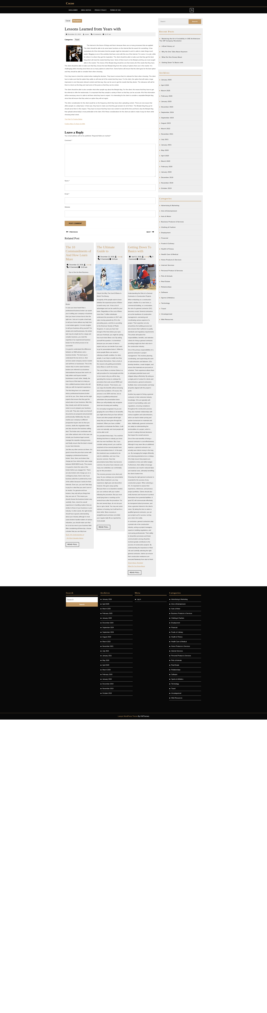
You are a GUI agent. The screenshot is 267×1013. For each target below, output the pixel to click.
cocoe (87, 34)
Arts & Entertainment (169, 211)
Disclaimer (73, 10)
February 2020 (166, 166)
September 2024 (167, 112)
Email (67, 194)
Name (67, 181)
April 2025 (165, 85)
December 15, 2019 (76, 265)
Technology (165, 303)
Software (164, 292)
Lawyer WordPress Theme (128, 716)
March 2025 (165, 90)
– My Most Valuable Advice (74, 538)
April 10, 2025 (136, 257)
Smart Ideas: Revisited (135, 563)
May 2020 (165, 150)
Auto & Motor (166, 216)
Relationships (166, 287)
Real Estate (165, 281)
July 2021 (165, 139)
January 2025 (166, 101)
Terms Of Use (115, 10)
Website (67, 207)
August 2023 (166, 123)
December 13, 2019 (107, 257)
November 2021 (167, 134)
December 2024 (167, 107)
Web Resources (167, 319)
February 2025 (166, 96)
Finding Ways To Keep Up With (75, 124)
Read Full (73, 545)
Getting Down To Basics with (172, 62)
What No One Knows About (172, 57)
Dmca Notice (86, 10)
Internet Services (167, 265)
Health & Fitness (167, 249)
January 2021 (166, 145)
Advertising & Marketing (170, 205)
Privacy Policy (101, 10)
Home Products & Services (171, 260)
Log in (139, 599)
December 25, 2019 (74, 34)
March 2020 (165, 161)
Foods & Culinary (167, 243)
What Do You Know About (136, 566)
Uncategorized (166, 314)
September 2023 (167, 118)
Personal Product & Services (172, 270)
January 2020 (166, 172)
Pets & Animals (167, 276)
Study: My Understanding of (75, 535)
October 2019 (166, 188)
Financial (164, 238)
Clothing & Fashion (168, 227)
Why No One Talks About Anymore (174, 51)
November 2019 (167, 183)
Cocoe (70, 3)
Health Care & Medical (169, 254)
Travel (77, 39)
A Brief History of (168, 46)
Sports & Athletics (168, 298)
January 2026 (166, 80)
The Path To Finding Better (73, 119)
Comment (68, 140)
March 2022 (165, 128)
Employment (166, 232)
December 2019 (167, 177)
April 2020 (165, 156)
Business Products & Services (172, 222)
